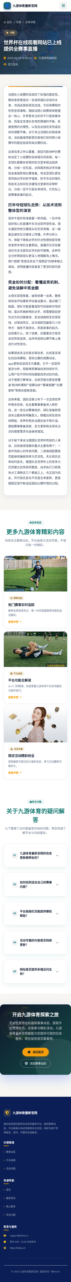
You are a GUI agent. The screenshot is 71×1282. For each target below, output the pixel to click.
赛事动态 (10, 1151)
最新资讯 (10, 1198)
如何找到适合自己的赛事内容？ (32, 884)
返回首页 (38, 1052)
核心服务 (10, 1206)
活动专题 (10, 1168)
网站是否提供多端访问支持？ (32, 971)
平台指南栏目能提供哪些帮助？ (32, 913)
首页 (9, 22)
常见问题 (10, 1214)
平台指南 (10, 1160)
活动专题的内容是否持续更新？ (32, 942)
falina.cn (55, 1271)
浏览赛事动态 (38, 1063)
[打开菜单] (63, 6)
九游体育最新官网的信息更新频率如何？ (32, 855)
